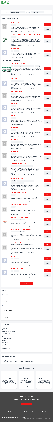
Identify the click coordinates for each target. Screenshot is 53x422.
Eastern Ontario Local (6, 6)
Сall (47, 24)
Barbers (4, 335)
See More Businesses (26, 283)
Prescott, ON (17, 6)
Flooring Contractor (6, 344)
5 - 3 (46, 66)
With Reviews (7, 308)
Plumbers (4, 340)
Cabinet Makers (5, 342)
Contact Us (27, 411)
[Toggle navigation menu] (51, 2)
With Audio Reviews (8, 310)
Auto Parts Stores (6, 329)
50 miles (5, 299)
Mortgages (6, 317)
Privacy (39, 411)
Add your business (26, 404)
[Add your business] (26, 402)
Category (7, 12)
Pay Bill (44, 411)
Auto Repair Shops (6, 333)
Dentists (4, 336)
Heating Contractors (6, 338)
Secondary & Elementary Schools (9, 331)
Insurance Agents (6, 345)
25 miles (5, 296)
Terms (33, 411)
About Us (20, 411)
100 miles (6, 301)
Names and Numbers (20, 417)
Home (3, 411)
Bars (3, 349)
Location (28, 12)
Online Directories (11, 411)
